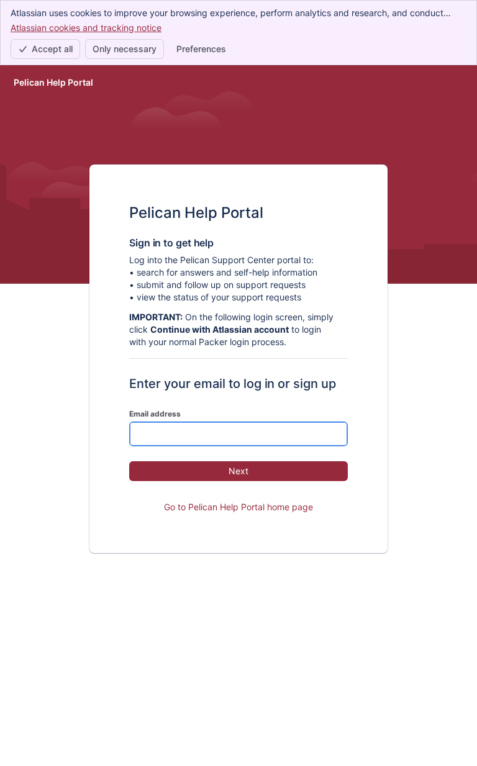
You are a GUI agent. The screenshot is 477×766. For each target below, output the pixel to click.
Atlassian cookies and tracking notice (86, 27)
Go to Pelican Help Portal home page (238, 507)
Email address (155, 413)
